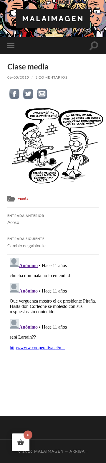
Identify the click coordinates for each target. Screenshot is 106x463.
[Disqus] (53, 329)
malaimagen (53, 18)
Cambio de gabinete (26, 242)
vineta (23, 198)
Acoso (25, 219)
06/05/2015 (18, 77)
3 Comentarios (51, 77)
